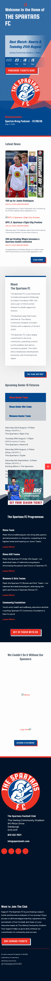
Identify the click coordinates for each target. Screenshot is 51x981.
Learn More (9, 547)
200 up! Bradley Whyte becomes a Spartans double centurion (22, 240)
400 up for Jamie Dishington (19, 200)
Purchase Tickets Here (21, 70)
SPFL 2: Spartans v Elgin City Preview (23, 222)
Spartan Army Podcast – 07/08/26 (23, 121)
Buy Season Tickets (15, 941)
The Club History (35, 374)
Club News (38, 260)
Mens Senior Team (18, 397)
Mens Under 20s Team (20, 406)
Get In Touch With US (25, 632)
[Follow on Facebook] (11, 851)
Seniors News (23, 204)
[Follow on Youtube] (25, 851)
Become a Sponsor (25, 743)
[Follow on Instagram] (18, 851)
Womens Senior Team (20, 416)
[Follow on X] (4, 851)
